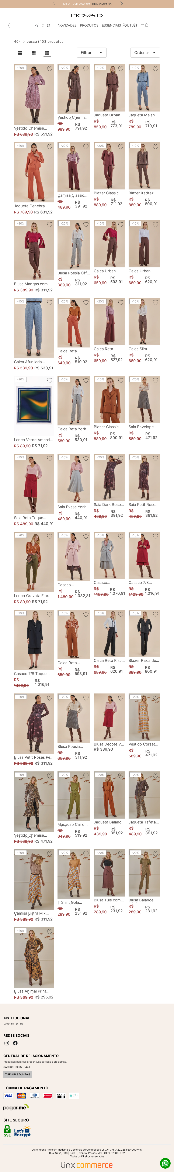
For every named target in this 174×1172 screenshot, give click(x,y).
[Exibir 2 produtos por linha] (20, 52)
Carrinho (146, 25)
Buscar (36, 25)
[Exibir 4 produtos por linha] (47, 52)
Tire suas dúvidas (17, 1074)
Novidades (67, 25)
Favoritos (135, 25)
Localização (43, 25)
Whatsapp (165, 1163)
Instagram (48, 25)
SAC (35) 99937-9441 (16, 1067)
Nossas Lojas (13, 1024)
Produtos (89, 25)
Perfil (124, 25)
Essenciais (111, 25)
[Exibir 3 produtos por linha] (33, 52)
